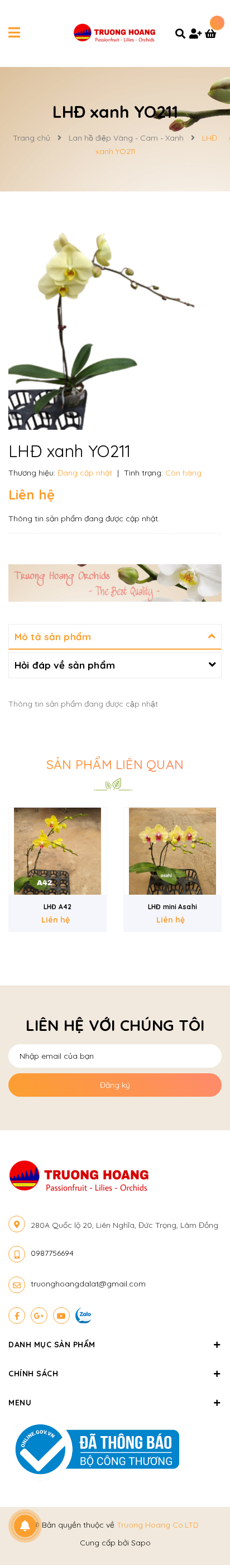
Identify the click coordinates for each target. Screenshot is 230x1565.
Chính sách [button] (33, 1374)
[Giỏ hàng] (213, 34)
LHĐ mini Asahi (57, 906)
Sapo (141, 1543)
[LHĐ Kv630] (172, 851)
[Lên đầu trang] (202, 1526)
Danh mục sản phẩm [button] (51, 1345)
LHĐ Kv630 (172, 906)
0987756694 (52, 1253)
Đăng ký (115, 1085)
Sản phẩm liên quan (115, 764)
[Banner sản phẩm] (115, 582)
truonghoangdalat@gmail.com (88, 1284)
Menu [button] (19, 1403)
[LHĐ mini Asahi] (57, 851)
